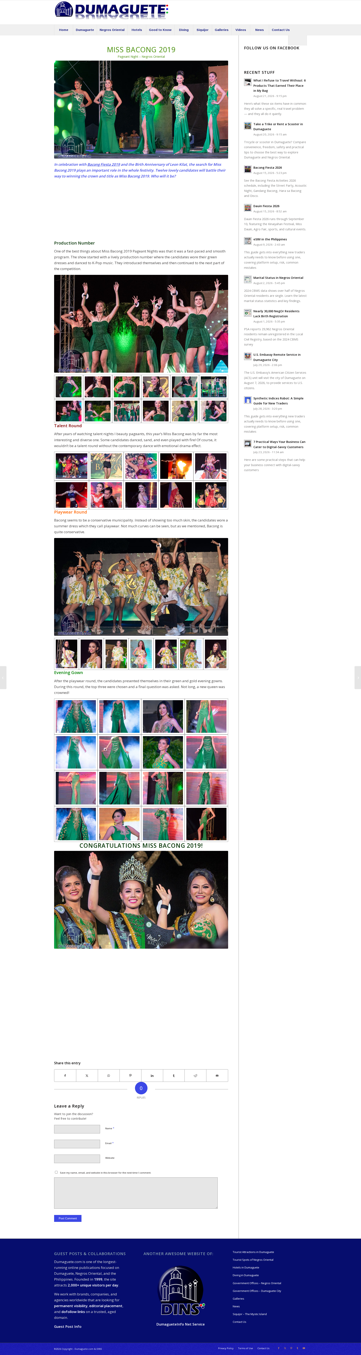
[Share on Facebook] (65, 1075)
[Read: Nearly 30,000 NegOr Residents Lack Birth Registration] (248, 313)
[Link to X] (285, 1348)
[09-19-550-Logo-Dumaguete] (111, 12)
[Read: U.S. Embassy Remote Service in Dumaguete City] (248, 356)
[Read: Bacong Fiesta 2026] (248, 169)
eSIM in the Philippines (270, 239)
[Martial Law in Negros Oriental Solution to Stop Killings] (358, 677)
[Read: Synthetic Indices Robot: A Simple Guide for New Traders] (248, 400)
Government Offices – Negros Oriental (257, 1283)
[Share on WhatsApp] (108, 1075)
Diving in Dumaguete (246, 1275)
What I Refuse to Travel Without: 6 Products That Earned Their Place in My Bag (279, 85)
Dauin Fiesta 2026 (266, 206)
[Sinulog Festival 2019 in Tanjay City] (3, 677)
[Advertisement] (141, 211)
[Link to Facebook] (279, 1348)
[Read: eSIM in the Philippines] (248, 241)
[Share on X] (87, 1075)
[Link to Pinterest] (291, 1348)
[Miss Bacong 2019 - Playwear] (66, 654)
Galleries (238, 1298)
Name (109, 1128)
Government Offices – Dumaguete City (257, 1291)
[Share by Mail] (217, 1075)
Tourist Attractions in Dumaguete (253, 1252)
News (236, 1306)
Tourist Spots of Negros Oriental (253, 1260)
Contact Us (239, 1322)
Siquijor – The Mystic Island (250, 1314)
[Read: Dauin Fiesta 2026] (248, 208)
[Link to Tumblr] (297, 1348)
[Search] (297, 40)
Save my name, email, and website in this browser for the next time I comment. (105, 1172)
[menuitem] (63, 30)
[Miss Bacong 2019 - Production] (68, 387)
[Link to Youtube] (304, 1348)
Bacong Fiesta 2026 (267, 168)
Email (109, 1143)
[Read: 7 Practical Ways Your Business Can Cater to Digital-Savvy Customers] (248, 443)
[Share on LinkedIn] (152, 1075)
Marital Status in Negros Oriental (278, 278)
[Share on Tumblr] (174, 1075)
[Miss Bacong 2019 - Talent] (71, 466)
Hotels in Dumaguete (246, 1267)
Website (109, 1157)
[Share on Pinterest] (130, 1075)
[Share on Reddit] (195, 1075)
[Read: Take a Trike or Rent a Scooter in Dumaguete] (248, 126)
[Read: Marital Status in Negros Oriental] (248, 279)
